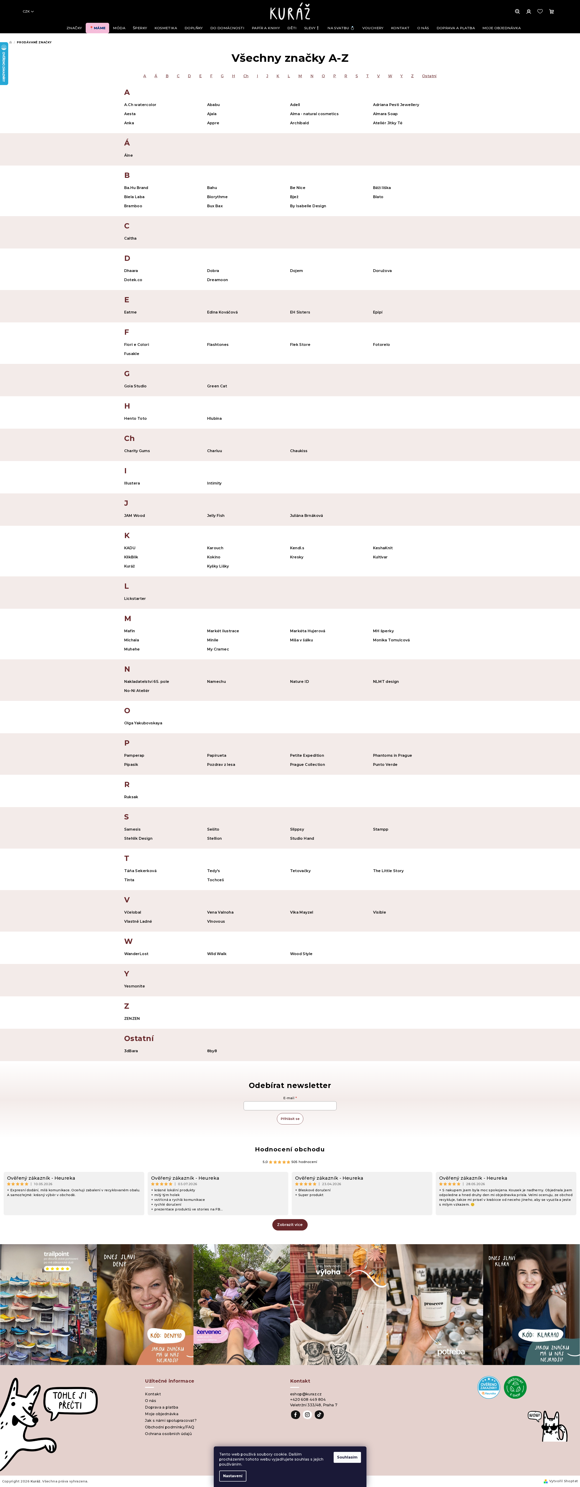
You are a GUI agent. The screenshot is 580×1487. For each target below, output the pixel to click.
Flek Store (300, 344)
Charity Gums (137, 451)
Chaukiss (299, 451)
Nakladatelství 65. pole (146, 681)
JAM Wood (134, 515)
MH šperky (383, 631)
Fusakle (131, 354)
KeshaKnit (383, 548)
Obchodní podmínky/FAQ (169, 1427)
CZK (26, 11)
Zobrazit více (290, 1225)
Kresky (297, 557)
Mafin (129, 631)
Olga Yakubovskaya (143, 723)
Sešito (213, 829)
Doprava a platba (161, 1407)
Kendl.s (297, 548)
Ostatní (429, 76)
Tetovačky (300, 871)
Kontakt (153, 1394)
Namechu (216, 681)
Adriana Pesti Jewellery (396, 105)
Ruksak (131, 797)
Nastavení (232, 1476)
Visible (379, 912)
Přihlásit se (290, 1119)
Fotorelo (381, 344)
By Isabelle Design (308, 206)
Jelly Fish (216, 515)
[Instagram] (307, 1414)
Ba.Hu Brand (136, 188)
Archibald (299, 123)
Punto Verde (385, 764)
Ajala (212, 114)
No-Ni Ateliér (137, 691)
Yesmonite (134, 986)
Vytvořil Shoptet (563, 1481)
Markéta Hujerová (307, 631)
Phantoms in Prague (392, 755)
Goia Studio (135, 386)
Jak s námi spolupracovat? (171, 1420)
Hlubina (214, 418)
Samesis (132, 829)
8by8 (212, 1051)
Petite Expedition (307, 755)
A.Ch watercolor (140, 105)
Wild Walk (217, 954)
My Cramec (218, 649)
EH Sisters (300, 312)
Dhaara (131, 271)
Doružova (382, 271)
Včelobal (132, 912)
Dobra (213, 271)
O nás (150, 1401)
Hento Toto (135, 418)
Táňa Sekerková (140, 871)
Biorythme (217, 197)
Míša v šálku (301, 640)
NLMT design (386, 681)
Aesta (130, 114)
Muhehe (132, 649)
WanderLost (136, 954)
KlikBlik (131, 557)
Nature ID (299, 681)
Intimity (214, 483)
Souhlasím (347, 1457)
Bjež (294, 197)
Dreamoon (217, 280)
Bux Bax (215, 206)
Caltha (130, 238)
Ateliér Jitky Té (388, 123)
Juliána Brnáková (306, 515)
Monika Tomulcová (391, 640)
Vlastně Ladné (138, 921)
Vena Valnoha (220, 912)
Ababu (213, 105)
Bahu (212, 188)
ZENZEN (132, 1018)
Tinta (129, 880)
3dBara (131, 1051)
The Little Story (388, 871)
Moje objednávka (161, 1414)
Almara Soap (385, 114)
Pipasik (131, 764)
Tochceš (215, 880)
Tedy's (213, 871)
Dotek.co (133, 280)
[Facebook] (295, 1414)
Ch (246, 76)
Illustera (132, 483)
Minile (213, 640)
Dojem (296, 271)
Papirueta (217, 755)
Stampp (381, 829)
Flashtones (218, 344)
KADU (130, 548)
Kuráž (129, 566)
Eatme (130, 312)
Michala (131, 640)
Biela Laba (134, 197)
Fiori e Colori (136, 344)
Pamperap (134, 755)
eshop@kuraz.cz (306, 1394)
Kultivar (380, 557)
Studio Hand (302, 838)
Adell (295, 105)
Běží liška (382, 188)
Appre (213, 123)
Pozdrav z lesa (221, 764)
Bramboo (133, 206)
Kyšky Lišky (218, 566)
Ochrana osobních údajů (168, 1434)
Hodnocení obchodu (290, 1149)
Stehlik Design (138, 838)
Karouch (215, 548)
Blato (378, 197)
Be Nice (298, 188)
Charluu (214, 451)
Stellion (214, 838)
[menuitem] (74, 28)
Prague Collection (307, 764)
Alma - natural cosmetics (314, 114)
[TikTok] (319, 1414)
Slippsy (297, 829)
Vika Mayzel (301, 912)
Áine (128, 155)
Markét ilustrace (223, 631)
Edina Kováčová (222, 312)
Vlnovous (216, 921)
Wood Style (301, 954)
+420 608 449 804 (308, 1399)
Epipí (378, 312)
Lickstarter (135, 598)
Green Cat (217, 386)
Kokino (214, 557)
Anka (129, 123)
